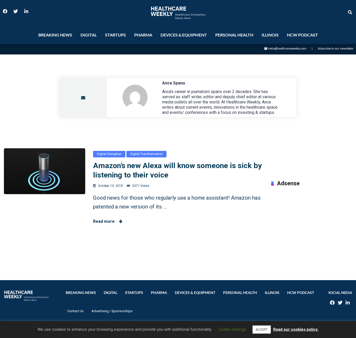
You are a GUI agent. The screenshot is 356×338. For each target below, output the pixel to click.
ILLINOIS (270, 34)
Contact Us (75, 311)
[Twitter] (15, 13)
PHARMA (143, 34)
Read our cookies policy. (295, 329)
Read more (106, 221)
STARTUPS (115, 34)
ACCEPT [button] (262, 329)
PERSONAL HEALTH (234, 34)
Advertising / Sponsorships (112, 311)
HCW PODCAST (302, 34)
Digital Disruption (109, 154)
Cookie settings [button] (232, 329)
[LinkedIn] (26, 13)
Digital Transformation (146, 154)
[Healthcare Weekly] (178, 13)
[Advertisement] (311, 228)
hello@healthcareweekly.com (287, 48)
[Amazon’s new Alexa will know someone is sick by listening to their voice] (44, 171)
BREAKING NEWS (55, 34)
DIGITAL (89, 34)
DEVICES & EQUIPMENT (184, 34)
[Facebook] (5, 13)
